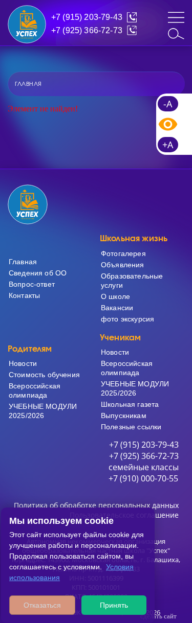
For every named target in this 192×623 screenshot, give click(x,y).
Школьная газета (130, 404)
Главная (23, 262)
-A (167, 104)
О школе (115, 296)
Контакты (24, 295)
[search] (176, 33)
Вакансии (117, 308)
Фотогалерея (123, 253)
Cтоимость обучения (44, 375)
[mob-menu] (176, 17)
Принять (114, 605)
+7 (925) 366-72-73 (86, 30)
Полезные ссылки (131, 427)
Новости (23, 363)
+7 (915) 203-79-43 (86, 17)
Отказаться (42, 605)
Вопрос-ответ (32, 284)
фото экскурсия (127, 319)
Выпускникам (123, 415)
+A (167, 145)
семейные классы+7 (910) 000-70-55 (144, 473)
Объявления (122, 265)
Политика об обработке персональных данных (96, 505)
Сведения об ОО (38, 273)
